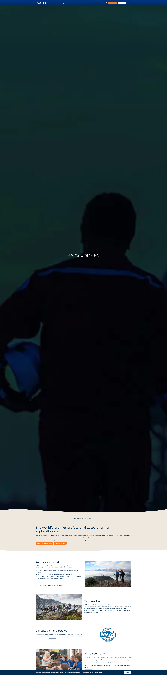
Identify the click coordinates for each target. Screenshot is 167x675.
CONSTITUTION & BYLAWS (44, 543)
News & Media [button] (77, 3)
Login (128, 3)
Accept (127, 672)
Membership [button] (61, 3)
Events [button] (68, 3)
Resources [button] (86, 3)
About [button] (53, 3)
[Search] (106, 3)
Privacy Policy (96, 672)
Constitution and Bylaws (57, 636)
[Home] (75, 518)
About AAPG (80, 518)
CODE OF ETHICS (60, 543)
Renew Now (112, 3)
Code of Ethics (52, 638)
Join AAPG (121, 3)
